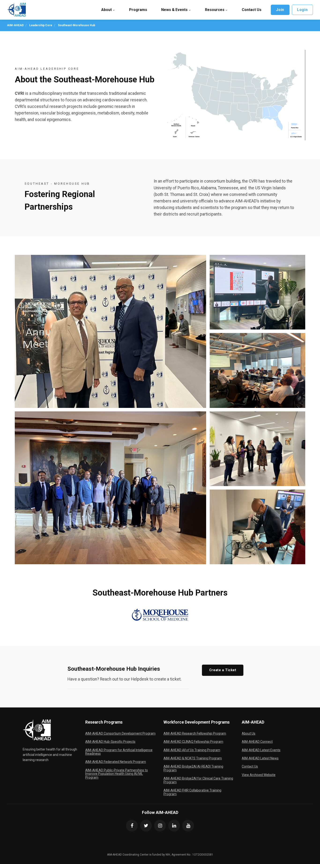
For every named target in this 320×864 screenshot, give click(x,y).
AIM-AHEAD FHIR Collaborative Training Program (192, 792)
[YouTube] (188, 825)
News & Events (175, 9)
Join (280, 9)
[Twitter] (146, 825)
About (107, 9)
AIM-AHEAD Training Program (192, 750)
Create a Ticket (222, 670)
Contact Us (251, 9)
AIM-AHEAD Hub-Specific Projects (110, 741)
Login (302, 9)
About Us (248, 733)
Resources (215, 9)
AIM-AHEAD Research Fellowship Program (195, 733)
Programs (138, 9)
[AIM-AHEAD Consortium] (16, 10)
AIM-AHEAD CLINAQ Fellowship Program (193, 741)
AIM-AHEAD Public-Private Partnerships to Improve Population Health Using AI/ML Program (116, 773)
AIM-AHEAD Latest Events (261, 750)
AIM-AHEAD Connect (257, 741)
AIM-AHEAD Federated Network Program (115, 762)
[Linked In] (174, 825)
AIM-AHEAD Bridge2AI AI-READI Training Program (193, 768)
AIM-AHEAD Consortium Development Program (120, 733)
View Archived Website (258, 775)
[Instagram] (160, 825)
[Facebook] (132, 825)
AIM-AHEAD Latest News (260, 758)
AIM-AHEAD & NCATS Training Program (193, 758)
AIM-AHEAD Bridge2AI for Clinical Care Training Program (198, 780)
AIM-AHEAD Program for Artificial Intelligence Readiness (119, 751)
